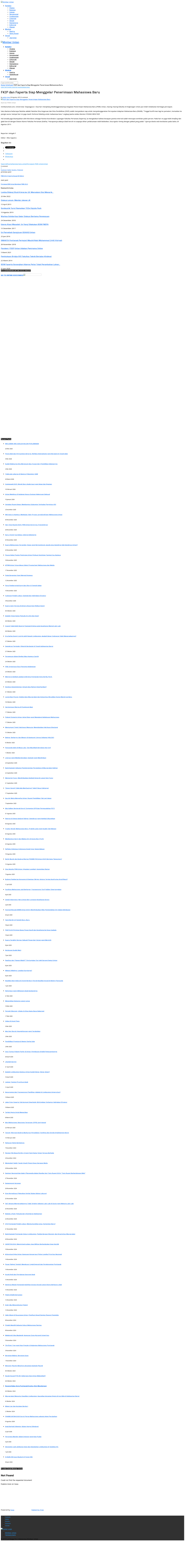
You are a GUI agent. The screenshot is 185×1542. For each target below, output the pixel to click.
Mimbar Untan (10, 1533)
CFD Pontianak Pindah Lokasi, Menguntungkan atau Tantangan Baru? (30, 1224)
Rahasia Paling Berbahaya (14, 1143)
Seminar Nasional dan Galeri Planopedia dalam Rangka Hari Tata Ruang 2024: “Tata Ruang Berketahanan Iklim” (45, 1173)
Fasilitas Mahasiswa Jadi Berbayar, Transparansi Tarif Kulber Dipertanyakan (33, 889)
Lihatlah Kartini (10, 1062)
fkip (8, 164)
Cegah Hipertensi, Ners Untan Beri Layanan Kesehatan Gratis (27, 900)
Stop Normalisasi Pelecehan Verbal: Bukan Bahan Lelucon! (26, 1193)
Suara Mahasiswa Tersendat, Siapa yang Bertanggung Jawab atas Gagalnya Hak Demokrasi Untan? (41, 545)
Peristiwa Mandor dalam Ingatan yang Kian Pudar (23, 1437)
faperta (4, 164)
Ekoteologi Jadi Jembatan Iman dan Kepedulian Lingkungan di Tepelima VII (32, 1447)
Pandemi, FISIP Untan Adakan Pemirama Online (22, 248)
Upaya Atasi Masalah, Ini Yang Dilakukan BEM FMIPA (24, 224)
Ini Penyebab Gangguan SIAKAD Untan (18, 232)
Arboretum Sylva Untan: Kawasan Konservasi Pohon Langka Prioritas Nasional (33, 1254)
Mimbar (8, 29)
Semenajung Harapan (13, 1183)
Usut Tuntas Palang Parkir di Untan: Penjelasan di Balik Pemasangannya (31, 1052)
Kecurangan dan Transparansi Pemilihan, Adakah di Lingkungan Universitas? (32, 1092)
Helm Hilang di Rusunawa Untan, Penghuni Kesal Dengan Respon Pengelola (32, 1315)
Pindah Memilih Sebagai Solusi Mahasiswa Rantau (23, 1325)
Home (3, 85)
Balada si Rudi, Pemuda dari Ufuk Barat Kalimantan (23, 1214)
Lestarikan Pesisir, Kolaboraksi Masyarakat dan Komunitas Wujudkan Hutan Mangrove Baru (38, 697)
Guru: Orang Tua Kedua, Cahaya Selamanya (20, 535)
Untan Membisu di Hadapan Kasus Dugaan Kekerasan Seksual (27, 494)
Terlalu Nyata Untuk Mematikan (16, 1112)
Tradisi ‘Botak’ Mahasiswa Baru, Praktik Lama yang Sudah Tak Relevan (30, 829)
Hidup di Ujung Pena (12, 1021)
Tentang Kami (10, 1535)
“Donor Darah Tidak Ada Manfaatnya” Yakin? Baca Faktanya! (27, 788)
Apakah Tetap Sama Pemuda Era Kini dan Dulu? (22, 616)
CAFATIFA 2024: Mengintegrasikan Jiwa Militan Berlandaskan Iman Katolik (32, 1244)
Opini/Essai (14, 33)
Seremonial (13, 14)
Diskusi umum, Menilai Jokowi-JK (15, 200)
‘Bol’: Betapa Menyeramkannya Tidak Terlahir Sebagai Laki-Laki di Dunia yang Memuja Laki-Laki (39, 1204)
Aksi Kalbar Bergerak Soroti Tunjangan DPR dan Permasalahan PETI (30, 808)
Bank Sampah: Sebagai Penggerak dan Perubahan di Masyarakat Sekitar (31, 768)
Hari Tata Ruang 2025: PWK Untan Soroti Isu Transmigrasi (26, 525)
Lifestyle (12, 19)
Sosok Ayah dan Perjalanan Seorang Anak (20, 1274)
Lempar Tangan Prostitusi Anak (16, 1082)
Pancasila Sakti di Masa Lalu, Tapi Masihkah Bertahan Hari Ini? (28, 748)
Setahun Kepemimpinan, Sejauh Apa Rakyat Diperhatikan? (26, 687)
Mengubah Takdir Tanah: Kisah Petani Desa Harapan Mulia (26, 1163)
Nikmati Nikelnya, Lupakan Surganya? (18, 970)
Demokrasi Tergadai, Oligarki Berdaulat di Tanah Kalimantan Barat (29, 646)
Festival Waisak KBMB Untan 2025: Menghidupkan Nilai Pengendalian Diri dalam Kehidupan (37, 910)
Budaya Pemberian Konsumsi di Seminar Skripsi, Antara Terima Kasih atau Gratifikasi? (36, 879)
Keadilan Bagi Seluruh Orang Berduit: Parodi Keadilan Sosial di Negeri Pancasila (34, 981)
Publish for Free (37, 1510)
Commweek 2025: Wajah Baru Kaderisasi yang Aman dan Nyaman (28, 484)
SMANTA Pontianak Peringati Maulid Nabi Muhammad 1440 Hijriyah (31, 240)
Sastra (12, 31)
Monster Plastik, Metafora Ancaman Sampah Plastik (24, 1366)
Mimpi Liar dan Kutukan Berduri (16, 1406)
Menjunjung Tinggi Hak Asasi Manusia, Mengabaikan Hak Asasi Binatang (31, 727)
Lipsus (12, 12)
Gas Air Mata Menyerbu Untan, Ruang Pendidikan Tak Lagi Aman (28, 798)
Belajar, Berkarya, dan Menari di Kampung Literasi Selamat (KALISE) (29, 737)
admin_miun (6, 97)
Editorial (12, 25)
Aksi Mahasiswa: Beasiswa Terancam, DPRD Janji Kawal (25, 1122)
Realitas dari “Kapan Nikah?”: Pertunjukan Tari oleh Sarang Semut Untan (31, 960)
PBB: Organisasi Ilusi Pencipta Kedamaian (20, 667)
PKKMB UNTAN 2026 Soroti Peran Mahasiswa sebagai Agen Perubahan (31, 1416)
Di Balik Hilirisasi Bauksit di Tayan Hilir (19, 1457)
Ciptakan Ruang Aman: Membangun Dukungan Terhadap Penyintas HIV (30, 504)
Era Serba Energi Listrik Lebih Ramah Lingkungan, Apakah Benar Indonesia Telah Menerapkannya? (40, 636)
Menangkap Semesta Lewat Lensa (17, 1001)
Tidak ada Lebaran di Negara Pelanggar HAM (21, 474)
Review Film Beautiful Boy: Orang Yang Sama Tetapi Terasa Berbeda (29, 1153)
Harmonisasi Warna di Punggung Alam (19, 707)
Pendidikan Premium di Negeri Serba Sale (20, 1041)
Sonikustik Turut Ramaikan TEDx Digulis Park (21, 208)
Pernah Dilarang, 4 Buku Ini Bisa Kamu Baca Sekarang (24, 1011)
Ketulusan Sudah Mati (13, 950)
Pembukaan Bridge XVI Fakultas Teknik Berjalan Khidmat (26, 256)
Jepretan (13, 38)
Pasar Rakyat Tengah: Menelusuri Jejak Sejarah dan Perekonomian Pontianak (33, 1264)
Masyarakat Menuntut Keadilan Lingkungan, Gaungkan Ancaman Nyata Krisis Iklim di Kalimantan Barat (42, 1396)
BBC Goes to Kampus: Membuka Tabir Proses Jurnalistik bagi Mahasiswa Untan (33, 515)
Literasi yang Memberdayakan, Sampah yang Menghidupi (25, 758)
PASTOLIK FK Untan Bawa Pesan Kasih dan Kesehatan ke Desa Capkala (30, 930)
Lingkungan (14, 16)
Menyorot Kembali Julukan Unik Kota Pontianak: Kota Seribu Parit (28, 677)
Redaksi (8, 6)
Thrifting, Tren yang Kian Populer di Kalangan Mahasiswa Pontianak (29, 1345)
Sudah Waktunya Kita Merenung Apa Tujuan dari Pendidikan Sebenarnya (31, 464)
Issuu (12, 1510)
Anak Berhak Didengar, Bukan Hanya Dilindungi (22, 1426)
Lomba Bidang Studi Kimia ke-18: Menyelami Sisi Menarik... (27, 192)
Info (7, 85)
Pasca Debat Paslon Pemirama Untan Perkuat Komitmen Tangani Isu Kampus (33, 555)
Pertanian (18, 87)
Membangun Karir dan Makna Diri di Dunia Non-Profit (24, 839)
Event (11, 85)
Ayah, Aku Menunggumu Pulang (16, 1305)
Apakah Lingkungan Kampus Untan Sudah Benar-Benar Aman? (27, 1072)
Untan (45, 164)
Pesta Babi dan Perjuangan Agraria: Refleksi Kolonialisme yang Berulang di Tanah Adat (36, 454)
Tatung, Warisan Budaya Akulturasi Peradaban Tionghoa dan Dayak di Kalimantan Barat (37, 1133)
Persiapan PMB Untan (35, 164)
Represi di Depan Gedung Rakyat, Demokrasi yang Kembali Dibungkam (30, 818)
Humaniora (13, 23)
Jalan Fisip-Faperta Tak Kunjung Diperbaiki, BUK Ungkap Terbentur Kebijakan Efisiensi (36, 1102)
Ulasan (12, 27)
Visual (7, 36)
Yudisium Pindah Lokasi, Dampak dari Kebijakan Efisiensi (25, 596)
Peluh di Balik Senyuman (13, 1295)
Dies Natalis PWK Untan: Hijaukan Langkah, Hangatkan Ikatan (27, 869)
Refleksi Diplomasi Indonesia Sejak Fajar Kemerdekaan (25, 849)
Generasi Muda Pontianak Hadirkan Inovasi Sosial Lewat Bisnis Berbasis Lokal (33, 1285)
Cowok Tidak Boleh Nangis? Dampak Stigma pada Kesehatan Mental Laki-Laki (33, 626)
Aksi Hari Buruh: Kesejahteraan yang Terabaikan (22, 1031)
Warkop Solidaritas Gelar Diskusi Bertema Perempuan (25, 216)
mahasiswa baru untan (18, 164)
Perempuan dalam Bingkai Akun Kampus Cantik (22, 656)
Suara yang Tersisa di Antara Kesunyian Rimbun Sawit (25, 606)
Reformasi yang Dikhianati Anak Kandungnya (21, 991)
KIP (14, 87)
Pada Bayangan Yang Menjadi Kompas (19, 575)
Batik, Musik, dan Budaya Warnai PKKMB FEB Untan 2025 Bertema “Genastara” (33, 859)
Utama (11, 8)
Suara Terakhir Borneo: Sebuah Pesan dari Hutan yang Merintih (28, 940)
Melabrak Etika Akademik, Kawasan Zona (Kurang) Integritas (27, 1335)
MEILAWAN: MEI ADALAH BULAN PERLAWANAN (22, 444)
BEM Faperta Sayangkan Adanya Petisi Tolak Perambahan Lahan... (30, 264)
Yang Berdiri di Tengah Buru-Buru (17, 920)
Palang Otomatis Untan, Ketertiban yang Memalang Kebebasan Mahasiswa (32, 717)
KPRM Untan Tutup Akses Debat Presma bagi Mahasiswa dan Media (29, 565)
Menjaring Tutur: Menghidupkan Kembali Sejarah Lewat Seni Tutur (29, 778)
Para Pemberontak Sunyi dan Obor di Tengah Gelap (23, 585)
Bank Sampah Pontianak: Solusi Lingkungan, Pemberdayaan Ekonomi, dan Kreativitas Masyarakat (40, 1234)
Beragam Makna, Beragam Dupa (16, 1355)
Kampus (12, 10)
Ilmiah (11, 21)
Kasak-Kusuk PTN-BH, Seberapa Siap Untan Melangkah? (25, 1376)
